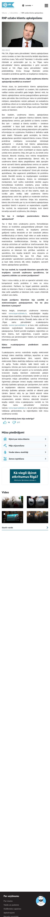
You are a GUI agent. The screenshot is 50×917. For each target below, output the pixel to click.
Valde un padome (11, 905)
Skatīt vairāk (7, 527)
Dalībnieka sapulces (12, 909)
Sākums (4, 13)
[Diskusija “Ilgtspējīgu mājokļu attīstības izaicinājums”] (12, 517)
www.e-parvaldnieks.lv (18, 325)
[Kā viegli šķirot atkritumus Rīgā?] (25, 476)
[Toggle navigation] (46, 5)
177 (18, 422)
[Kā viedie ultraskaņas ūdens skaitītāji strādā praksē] (37, 502)
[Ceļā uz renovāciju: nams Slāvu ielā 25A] (12, 502)
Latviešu (28, 5)
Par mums (8, 901)
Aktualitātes (14, 13)
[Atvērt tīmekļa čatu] (41, 900)
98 (9, 422)
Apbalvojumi (9, 912)
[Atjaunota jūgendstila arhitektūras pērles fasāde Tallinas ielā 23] (37, 517)
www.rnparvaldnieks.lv (18, 313)
